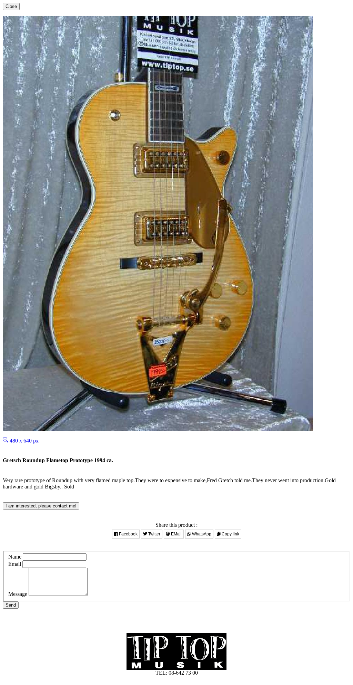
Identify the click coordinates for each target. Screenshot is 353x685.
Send (11, 605)
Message (17, 594)
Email (14, 564)
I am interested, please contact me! (41, 505)
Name (14, 557)
